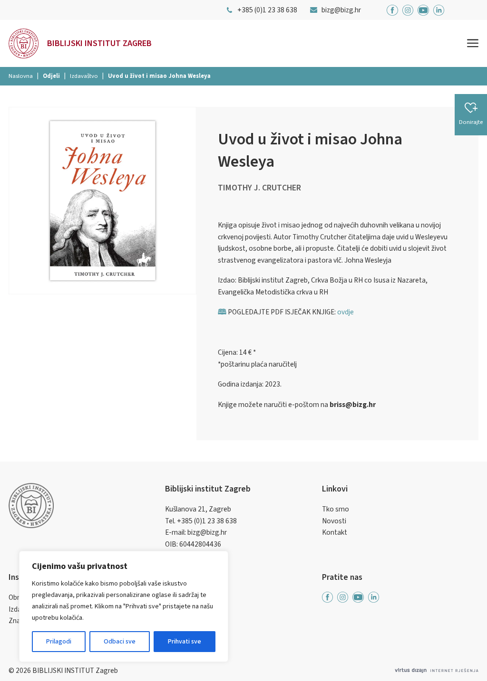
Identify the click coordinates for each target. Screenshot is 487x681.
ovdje (345, 312)
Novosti (334, 521)
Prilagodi (58, 641)
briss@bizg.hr (353, 404)
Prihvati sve (184, 641)
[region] (123, 606)
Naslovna (21, 76)
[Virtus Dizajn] (436, 670)
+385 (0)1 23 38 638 (207, 521)
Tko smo (335, 509)
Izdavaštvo (84, 76)
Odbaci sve (120, 641)
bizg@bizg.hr (207, 532)
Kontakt (334, 532)
